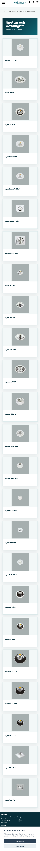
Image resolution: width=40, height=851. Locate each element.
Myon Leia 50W (10, 382)
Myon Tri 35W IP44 (11, 414)
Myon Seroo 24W (11, 671)
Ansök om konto (6, 821)
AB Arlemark (13, 11)
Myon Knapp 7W (11, 60)
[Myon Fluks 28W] (20, 562)
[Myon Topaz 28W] (20, 144)
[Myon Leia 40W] (20, 337)
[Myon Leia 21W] (20, 272)
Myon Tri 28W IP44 (11, 446)
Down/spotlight (31, 11)
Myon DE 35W (9, 92)
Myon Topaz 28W (11, 157)
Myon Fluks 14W (10, 543)
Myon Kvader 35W (11, 253)
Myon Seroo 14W (11, 703)
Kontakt (3, 819)
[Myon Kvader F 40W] (20, 208)
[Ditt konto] (29, 2)
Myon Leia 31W (10, 318)
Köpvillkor (4, 823)
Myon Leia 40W (10, 350)
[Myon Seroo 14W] (20, 691)
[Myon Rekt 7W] (20, 787)
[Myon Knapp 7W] (20, 47)
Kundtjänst (20, 817)
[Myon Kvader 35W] (20, 240)
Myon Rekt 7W (10, 800)
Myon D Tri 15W (10, 768)
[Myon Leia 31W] (20, 305)
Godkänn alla (20, 841)
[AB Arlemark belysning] (20, 3)
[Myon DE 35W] (20, 80)
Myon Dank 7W (10, 639)
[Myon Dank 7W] (20, 626)
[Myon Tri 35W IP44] (20, 401)
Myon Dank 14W (10, 607)
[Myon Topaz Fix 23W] (20, 176)
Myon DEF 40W (10, 125)
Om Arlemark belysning (8, 817)
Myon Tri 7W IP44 (11, 510)
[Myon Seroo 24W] (20, 658)
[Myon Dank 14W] (20, 594)
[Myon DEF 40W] (20, 112)
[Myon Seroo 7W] (20, 723)
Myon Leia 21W (10, 285)
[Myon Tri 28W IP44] (20, 433)
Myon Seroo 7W (10, 736)
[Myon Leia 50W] (20, 369)
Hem (6, 11)
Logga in (19, 821)
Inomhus (22, 11)
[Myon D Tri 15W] (20, 755)
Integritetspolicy (21, 819)
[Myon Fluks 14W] (20, 530)
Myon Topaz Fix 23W (12, 189)
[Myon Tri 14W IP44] (20, 465)
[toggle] (4, 3)
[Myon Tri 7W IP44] (20, 498)
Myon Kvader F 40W (12, 221)
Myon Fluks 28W (11, 575)
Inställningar (20, 846)
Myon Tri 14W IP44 (11, 478)
